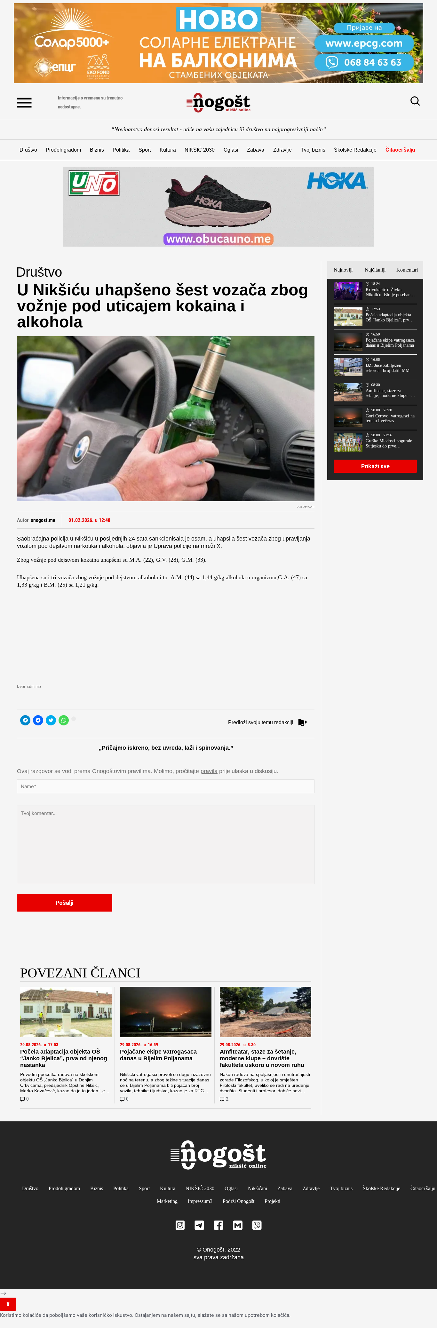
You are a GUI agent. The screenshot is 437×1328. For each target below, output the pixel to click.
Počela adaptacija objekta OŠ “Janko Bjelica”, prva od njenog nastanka (63, 1058)
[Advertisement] (165, 633)
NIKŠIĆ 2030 (200, 150)
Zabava (255, 150)
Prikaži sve (375, 466)
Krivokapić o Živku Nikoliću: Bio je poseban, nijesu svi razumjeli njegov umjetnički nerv (390, 292)
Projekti (272, 1201)
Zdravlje (282, 150)
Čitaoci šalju (400, 150)
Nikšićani (257, 1188)
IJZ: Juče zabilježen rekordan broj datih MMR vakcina (389, 368)
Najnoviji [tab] (343, 270)
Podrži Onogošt (238, 1201)
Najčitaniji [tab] (375, 270)
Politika (121, 150)
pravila (209, 771)
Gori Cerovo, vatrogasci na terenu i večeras (390, 418)
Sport (145, 150)
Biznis (97, 150)
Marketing (167, 1201)
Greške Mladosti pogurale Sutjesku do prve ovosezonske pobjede (389, 444)
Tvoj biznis (313, 150)
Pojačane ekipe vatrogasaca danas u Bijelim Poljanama (158, 1055)
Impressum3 (200, 1201)
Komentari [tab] (407, 270)
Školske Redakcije (355, 150)
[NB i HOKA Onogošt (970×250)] (218, 207)
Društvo (28, 150)
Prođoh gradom (63, 150)
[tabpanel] (375, 379)
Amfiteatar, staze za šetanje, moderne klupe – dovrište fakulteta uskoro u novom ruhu (262, 1058)
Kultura (168, 150)
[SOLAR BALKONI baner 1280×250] (218, 43)
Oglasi (231, 150)
